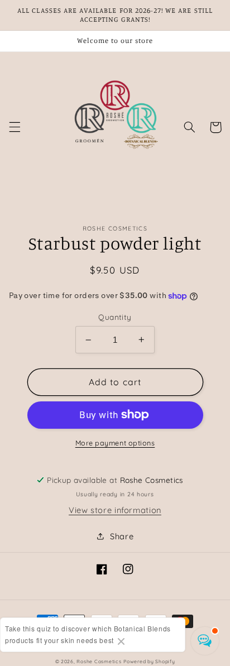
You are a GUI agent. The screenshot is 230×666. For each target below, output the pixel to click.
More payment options (115, 442)
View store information (115, 510)
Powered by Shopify (149, 661)
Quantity (114, 317)
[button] (14, 127)
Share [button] (121, 536)
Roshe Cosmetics (98, 661)
